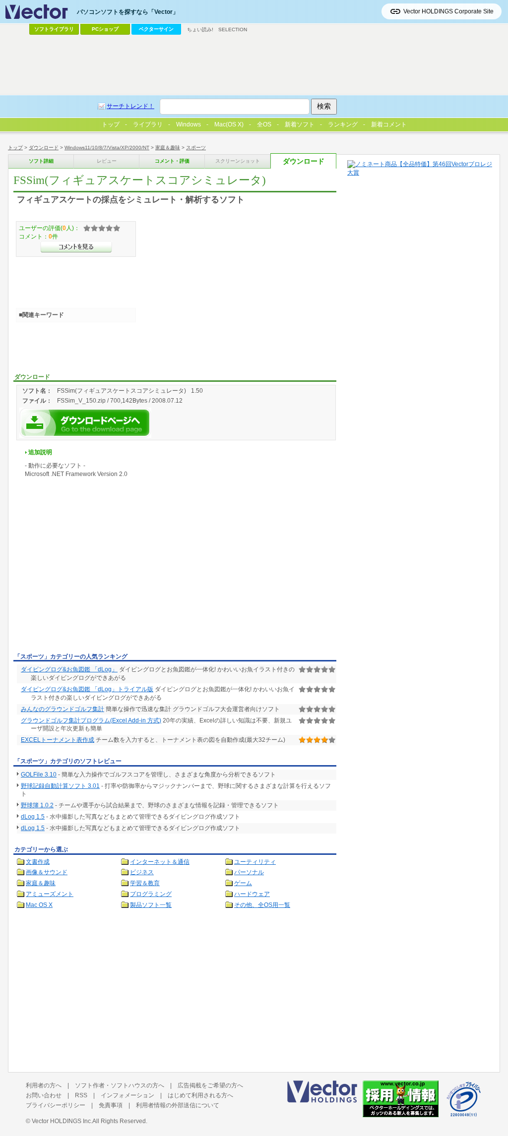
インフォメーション (127, 1095)
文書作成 (38, 861)
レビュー (107, 161)
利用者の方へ (44, 1085)
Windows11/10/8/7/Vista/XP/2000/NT (106, 147)
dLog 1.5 (33, 816)
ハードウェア (252, 894)
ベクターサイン (156, 29)
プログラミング (151, 894)
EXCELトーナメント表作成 (57, 739)
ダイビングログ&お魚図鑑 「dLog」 (69, 669)
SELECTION (232, 29)
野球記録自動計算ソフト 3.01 (60, 785)
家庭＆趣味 (167, 147)
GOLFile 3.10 (39, 774)
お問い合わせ (44, 1095)
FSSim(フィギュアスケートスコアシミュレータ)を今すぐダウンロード (85, 423)
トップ (15, 147)
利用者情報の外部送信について (177, 1105)
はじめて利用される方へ (200, 1095)
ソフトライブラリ (54, 29)
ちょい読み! (200, 29)
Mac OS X (39, 904)
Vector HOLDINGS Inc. (62, 1121)
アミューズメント (49, 894)
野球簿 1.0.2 (37, 805)
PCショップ (105, 29)
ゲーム (243, 883)
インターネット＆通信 (160, 861)
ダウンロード (44, 147)
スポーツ (196, 147)
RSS (81, 1095)
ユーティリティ (255, 861)
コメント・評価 (172, 161)
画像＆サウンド (46, 872)
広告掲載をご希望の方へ (210, 1085)
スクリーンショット (237, 161)
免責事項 (111, 1105)
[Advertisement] (96, 575)
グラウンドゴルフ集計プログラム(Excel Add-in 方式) (91, 720)
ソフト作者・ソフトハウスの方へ (119, 1085)
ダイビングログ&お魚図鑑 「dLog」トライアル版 (87, 689)
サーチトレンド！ (130, 106)
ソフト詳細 (41, 161)
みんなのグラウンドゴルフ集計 (62, 709)
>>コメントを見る (76, 247)
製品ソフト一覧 (151, 904)
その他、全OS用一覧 (262, 904)
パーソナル (249, 872)
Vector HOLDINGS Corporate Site (448, 11)
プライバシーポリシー (55, 1105)
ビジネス (142, 872)
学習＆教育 (145, 883)
